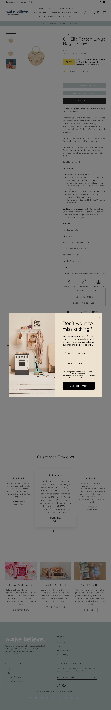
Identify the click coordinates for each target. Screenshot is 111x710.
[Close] (99, 316)
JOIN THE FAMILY (79, 385)
